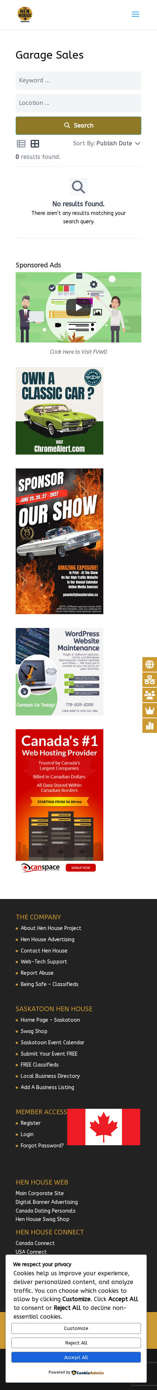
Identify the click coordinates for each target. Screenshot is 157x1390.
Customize (76, 1328)
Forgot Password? (42, 1146)
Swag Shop (34, 1031)
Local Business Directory (50, 1076)
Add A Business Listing (47, 1087)
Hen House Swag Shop (42, 1219)
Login (27, 1134)
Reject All (76, 1343)
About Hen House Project (51, 928)
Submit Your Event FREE (49, 1054)
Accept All (76, 1357)
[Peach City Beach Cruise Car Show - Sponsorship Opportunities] (59, 612)
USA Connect (31, 1252)
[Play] (78, 307)
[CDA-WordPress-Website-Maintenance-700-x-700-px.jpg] (59, 714)
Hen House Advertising (47, 940)
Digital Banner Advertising (47, 1202)
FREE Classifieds (40, 1065)
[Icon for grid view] (35, 145)
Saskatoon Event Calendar (52, 1043)
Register (31, 1123)
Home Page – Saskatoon (50, 1020)
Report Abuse (37, 973)
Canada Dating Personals (46, 1211)
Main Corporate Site (40, 1193)
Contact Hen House (44, 951)
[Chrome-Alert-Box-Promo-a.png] (59, 453)
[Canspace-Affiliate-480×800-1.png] (59, 873)
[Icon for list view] (21, 145)
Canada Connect (36, 1243)
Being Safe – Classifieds (49, 984)
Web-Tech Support (44, 962)
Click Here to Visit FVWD (78, 352)
